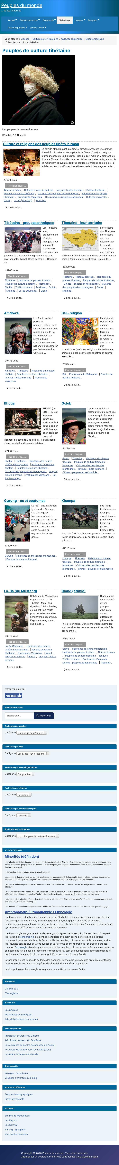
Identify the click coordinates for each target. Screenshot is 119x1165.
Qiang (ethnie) (74, 591)
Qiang (44, 290)
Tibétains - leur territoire (82, 223)
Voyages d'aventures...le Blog (21, 1077)
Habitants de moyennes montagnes (35, 555)
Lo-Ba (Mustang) (23, 200)
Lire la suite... (14, 207)
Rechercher (45, 715)
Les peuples (11, 1009)
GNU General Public (87, 1156)
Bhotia (8, 287)
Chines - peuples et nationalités (81, 283)
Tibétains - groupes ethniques (29, 223)
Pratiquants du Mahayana (83, 374)
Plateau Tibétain (85, 276)
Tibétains (41, 200)
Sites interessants (14, 1099)
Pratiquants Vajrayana (30, 197)
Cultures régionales (96, 197)
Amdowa (40, 287)
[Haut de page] (114, 1160)
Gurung (9, 555)
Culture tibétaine (95, 190)
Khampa (10, 290)
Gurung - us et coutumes (24, 500)
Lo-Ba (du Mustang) (20, 591)
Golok (7, 200)
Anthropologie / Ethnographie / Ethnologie (38, 912)
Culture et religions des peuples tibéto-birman (41, 144)
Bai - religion (72, 313)
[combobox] (19, 715)
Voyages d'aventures (16, 1073)
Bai (64, 374)
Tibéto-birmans (12, 190)
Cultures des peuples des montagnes (58, 193)
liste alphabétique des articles (21, 1019)
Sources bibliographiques (19, 1094)
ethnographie (26, 936)
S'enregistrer (12, 993)
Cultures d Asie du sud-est (39, 190)
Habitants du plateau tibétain (34, 280)
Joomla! (25, 1156)
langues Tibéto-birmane (70, 190)
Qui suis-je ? (11, 988)
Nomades (44, 283)
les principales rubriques (18, 1014)
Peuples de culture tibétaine (19, 193)
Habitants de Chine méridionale (89, 648)
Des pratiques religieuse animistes (64, 197)
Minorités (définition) (22, 856)
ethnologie (21, 947)
